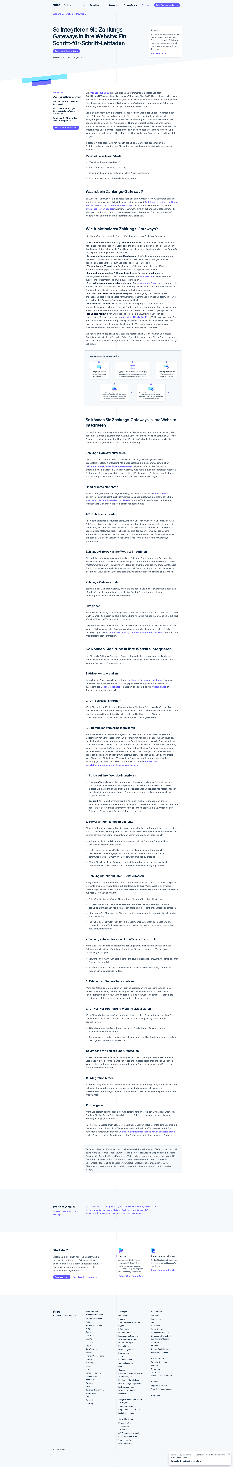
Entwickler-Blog (125, 1443)
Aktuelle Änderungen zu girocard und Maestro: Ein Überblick (116, 1213)
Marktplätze (123, 1346)
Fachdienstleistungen (127, 1387)
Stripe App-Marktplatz (127, 1406)
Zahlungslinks (91, 1376)
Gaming (121, 1370)
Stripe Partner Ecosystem (129, 1409)
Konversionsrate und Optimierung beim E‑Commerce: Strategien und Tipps (122, 1206)
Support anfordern (159, 1385)
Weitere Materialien (63, 13)
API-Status (123, 1429)
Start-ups (122, 1319)
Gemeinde (155, 1325)
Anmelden (146, 5)
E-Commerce (123, 1329)
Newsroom (155, 1369)
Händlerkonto (162, 493)
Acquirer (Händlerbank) (135, 317)
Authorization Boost (94, 1325)
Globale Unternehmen (127, 1339)
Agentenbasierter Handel (129, 1322)
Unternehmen (124, 1315)
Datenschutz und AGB (160, 1332)
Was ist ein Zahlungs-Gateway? (67, 97)
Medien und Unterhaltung (129, 1380)
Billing (88, 1328)
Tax (87, 1396)
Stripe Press (156, 1372)
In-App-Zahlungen (125, 1342)
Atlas (88, 1322)
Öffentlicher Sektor (126, 1390)
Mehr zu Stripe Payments (129, 1276)
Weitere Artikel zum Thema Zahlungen (65, 1213)
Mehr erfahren (157, 53)
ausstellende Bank (146, 283)
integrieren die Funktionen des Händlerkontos (109, 500)
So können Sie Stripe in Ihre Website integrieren (65, 119)
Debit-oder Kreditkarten (157, 202)
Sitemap (154, 1345)
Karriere (154, 1365)
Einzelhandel (123, 1393)
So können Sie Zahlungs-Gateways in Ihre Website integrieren (64, 111)
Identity (89, 1359)
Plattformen (123, 1353)
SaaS (120, 1356)
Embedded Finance (126, 1332)
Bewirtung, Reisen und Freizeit (131, 1373)
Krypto (88, 1345)
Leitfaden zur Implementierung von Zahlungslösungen (147, 1131)
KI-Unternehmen (125, 1359)
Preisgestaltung (130, 5)
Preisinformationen (94, 1318)
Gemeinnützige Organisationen (131, 1383)
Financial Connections (95, 1356)
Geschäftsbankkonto (112, 686)
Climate (89, 1339)
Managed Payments (94, 1373)
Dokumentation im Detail (162, 1270)
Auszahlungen (159, 686)
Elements (90, 1352)
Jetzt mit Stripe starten (65, 51)
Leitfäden (155, 1315)
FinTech (121, 1366)
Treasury (89, 1403)
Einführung (58, 92)
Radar (88, 1386)
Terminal (89, 1400)
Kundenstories (157, 1319)
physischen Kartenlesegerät (100, 208)
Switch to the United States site (185, 1461)
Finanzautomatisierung (128, 1336)
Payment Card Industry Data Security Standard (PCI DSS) (135, 632)
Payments (81, 13)
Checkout (90, 1335)
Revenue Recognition (95, 1390)
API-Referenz (124, 1426)
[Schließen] (228, 1454)
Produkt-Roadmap (159, 1362)
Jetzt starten (61, 1277)
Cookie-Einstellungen (160, 1349)
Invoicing (89, 1362)
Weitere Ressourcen (159, 1352)
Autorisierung (146, 276)
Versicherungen (125, 1376)
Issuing (89, 1366)
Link (87, 1369)
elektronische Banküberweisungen (116, 205)
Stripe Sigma (91, 1393)
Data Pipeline (91, 1349)
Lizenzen (155, 1342)
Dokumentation (125, 1423)
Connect (89, 1342)
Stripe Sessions (157, 1329)
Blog (153, 1322)
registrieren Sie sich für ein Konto (144, 679)
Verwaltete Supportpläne (161, 1389)
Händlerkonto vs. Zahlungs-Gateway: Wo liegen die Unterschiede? (118, 1210)
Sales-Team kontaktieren (166, 5)
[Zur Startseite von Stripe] (55, 1311)
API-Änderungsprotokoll (128, 1433)
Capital (89, 1332)
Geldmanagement (126, 1349)
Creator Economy (125, 1363)
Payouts (89, 1383)
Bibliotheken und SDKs (127, 1436)
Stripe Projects (124, 1440)
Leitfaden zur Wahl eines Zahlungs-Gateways (109, 466)
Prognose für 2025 (99, 92)
